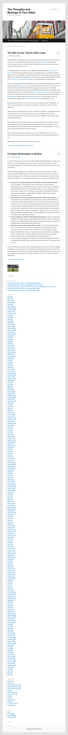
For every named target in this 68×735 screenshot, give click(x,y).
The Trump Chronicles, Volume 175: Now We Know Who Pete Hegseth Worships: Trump (31, 286)
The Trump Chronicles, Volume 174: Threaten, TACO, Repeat (23, 288)
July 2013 (10, 539)
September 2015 (11, 490)
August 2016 (10, 470)
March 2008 (10, 654)
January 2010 (11, 613)
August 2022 (10, 336)
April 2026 (10, 299)
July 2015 (10, 494)
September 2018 (11, 423)
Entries (10, 714)
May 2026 (9, 297)
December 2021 (11, 351)
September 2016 (11, 468)
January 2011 (11, 591)
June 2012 (10, 561)
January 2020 (11, 393)
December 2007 (11, 660)
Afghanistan (30, 79)
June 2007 (10, 671)
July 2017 (10, 449)
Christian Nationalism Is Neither (24, 153)
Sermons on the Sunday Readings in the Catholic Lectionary (23, 40)
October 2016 (11, 466)
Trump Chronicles (12, 703)
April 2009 (10, 630)
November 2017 (11, 442)
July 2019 (10, 405)
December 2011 (11, 572)
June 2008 (10, 648)
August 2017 (10, 447)
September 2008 (11, 643)
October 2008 (11, 641)
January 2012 (11, 570)
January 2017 (11, 460)
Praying (19, 145)
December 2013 (11, 529)
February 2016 (11, 481)
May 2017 (9, 453)
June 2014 (10, 518)
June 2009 (10, 626)
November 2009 (11, 617)
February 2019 (11, 414)
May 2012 (9, 563)
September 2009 (11, 621)
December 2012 (11, 552)
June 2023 (10, 317)
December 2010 (11, 593)
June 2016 (10, 473)
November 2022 (11, 330)
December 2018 (11, 418)
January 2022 (11, 349)
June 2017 (10, 451)
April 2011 (10, 587)
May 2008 (9, 650)
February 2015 (11, 503)
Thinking (9, 701)
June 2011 (10, 583)
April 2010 (10, 607)
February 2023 (11, 325)
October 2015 (11, 488)
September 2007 (11, 665)
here (18, 113)
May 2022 (9, 341)
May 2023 (9, 319)
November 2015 (11, 486)
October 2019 (11, 399)
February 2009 (11, 634)
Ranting (23, 145)
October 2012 (11, 555)
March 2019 (10, 412)
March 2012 (10, 567)
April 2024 (10, 304)
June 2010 (10, 604)
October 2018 (11, 421)
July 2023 (10, 315)
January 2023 (11, 326)
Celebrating (10, 681)
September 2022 (11, 334)
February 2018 (11, 436)
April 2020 (10, 388)
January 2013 (11, 550)
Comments (11, 715)
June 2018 (10, 429)
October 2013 (11, 533)
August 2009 (10, 622)
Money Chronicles (12, 694)
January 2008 (11, 658)
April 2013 (10, 544)
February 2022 (11, 347)
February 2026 (11, 302)
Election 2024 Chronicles (14, 688)
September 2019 (11, 401)
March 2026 (10, 300)
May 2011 (9, 585)
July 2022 (10, 338)
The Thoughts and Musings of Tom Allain (21, 10)
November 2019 (11, 397)
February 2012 (11, 568)
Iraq (31, 64)
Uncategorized (11, 705)
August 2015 (10, 492)
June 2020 (10, 384)
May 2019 (9, 408)
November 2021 (11, 352)
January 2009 (11, 635)
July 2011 (10, 581)
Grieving (14, 145)
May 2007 (9, 673)
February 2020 (11, 392)
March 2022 (10, 345)
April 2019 (10, 410)
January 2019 (11, 416)
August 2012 (10, 559)
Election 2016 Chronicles (14, 685)
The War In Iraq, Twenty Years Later (26, 52)
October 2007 (11, 663)
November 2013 (11, 531)
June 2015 (10, 496)
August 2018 (10, 425)
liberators (37, 96)
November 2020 (11, 375)
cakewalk (13, 96)
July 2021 (10, 360)
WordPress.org (11, 717)
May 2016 (9, 475)
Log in (9, 712)
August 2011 (10, 580)
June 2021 (10, 362)
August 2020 (10, 380)
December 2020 (11, 373)
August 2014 (10, 514)
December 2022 (11, 328)
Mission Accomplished (29, 98)
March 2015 (10, 501)
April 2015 (10, 500)
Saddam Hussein (24, 86)
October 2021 (11, 354)
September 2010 (11, 598)
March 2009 (10, 632)
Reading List (45, 40)
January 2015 (11, 505)
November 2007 (11, 661)
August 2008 (10, 645)
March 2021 (10, 367)
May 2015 (9, 498)
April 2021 (10, 365)
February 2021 (11, 369)
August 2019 (10, 403)
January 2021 (11, 371)
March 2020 (10, 390)
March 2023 (10, 323)
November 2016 (11, 464)
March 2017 (10, 457)
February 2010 (11, 611)
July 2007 (10, 669)
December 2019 (11, 395)
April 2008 (10, 652)
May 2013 (9, 542)
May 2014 (9, 520)
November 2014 (11, 509)
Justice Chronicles (12, 692)
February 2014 (11, 526)
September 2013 (11, 535)
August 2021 (10, 358)
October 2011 (11, 576)
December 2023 (11, 308)
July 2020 (10, 382)
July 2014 (10, 516)
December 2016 (11, 462)
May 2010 (9, 606)
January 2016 (11, 483)
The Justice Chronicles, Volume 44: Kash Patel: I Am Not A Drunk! (25, 285)
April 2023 (10, 321)
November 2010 (11, 595)
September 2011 (11, 578)
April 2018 (10, 433)
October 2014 (11, 511)
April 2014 (10, 522)
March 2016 (10, 479)
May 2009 (9, 628)
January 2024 (11, 306)
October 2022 (11, 332)
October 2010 (11, 596)
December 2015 (11, 485)
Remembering (11, 700)
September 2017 (11, 446)
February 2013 (11, 548)
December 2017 (11, 440)
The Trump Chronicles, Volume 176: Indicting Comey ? (24, 283)
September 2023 (11, 313)
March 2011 (10, 589)
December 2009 (11, 615)
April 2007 (10, 675)
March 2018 (10, 434)
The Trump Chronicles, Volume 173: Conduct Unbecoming (23, 290)
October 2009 (11, 619)
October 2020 (11, 377)
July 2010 (10, 602)
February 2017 (11, 459)
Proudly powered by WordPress (34, 729)
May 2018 (9, 431)
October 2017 (11, 444)
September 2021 (11, 356)
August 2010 (10, 600)
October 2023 (11, 312)
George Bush (43, 62)
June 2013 (10, 540)
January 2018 (11, 438)
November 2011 (11, 574)
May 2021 (9, 364)
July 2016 (10, 472)
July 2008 (10, 647)
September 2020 (11, 379)
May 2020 (9, 386)
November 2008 (11, 639)
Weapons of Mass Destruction (39, 92)
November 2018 (11, 420)
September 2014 (11, 513)
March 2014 (10, 524)
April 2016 (10, 477)
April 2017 (10, 455)
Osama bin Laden (15, 79)
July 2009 (10, 624)
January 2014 (11, 527)
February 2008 (11, 656)
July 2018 (10, 427)
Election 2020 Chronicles (14, 687)
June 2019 (10, 406)
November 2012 (11, 554)
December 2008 (11, 637)
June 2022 (10, 339)
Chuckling (10, 683)
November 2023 (11, 310)
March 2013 (10, 546)
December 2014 (11, 507)
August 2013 (10, 537)
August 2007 (10, 667)
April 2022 (10, 343)
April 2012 (10, 565)
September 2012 (11, 557)
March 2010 (10, 609)
